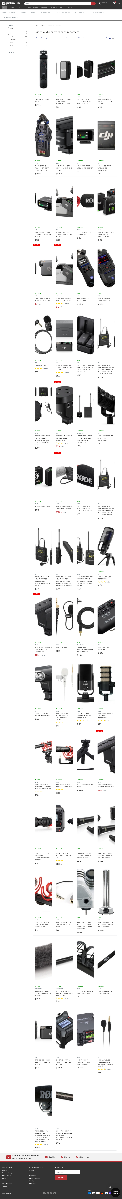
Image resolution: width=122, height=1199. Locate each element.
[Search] (93, 3)
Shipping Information (34, 1178)
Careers (4, 1178)
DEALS (62, 8)
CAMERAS (12, 12)
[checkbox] (17, 28)
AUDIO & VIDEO (97, 12)
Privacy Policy (32, 1175)
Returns (31, 1173)
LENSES (23, 12)
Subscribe (61, 1177)
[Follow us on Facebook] (44, 1193)
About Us (4, 1170)
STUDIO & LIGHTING (81, 12)
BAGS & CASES (45, 12)
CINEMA (33, 12)
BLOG (20, 8)
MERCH (70, 8)
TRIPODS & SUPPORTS (63, 12)
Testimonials (5, 1180)
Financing (31, 1180)
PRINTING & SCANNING (9, 17)
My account (103, 4)
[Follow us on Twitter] (48, 1193)
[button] (115, 1192)
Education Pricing (7, 1173)
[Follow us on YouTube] (54, 1193)
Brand (11, 25)
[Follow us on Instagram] (51, 1193)
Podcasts (4, 1186)
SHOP (4, 8)
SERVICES (44, 8)
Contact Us (32, 1170)
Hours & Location (7, 1175)
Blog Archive (32, 1183)
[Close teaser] (110, 1187)
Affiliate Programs (7, 1183)
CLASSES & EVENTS (32, 8)
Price (11, 52)
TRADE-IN (54, 8)
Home (37, 25)
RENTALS (12, 8)
